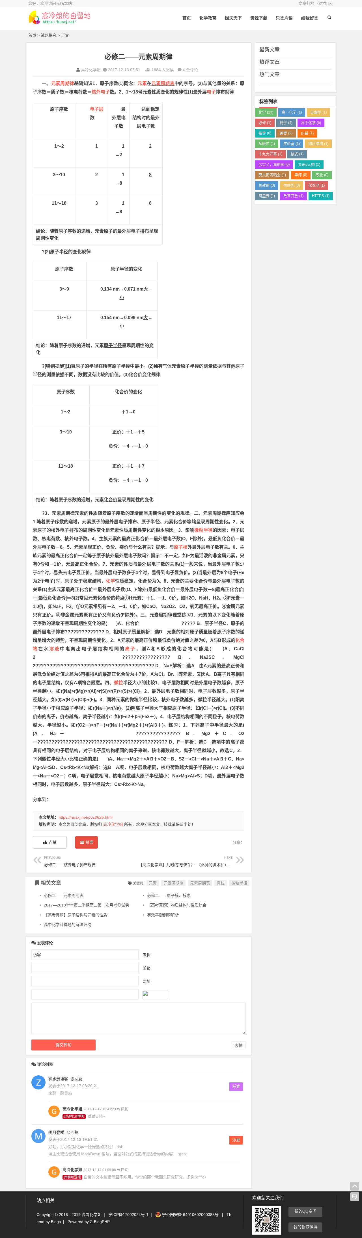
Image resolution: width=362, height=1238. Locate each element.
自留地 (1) (318, 112)
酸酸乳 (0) (291, 185)
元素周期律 (62, 83)
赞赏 (89, 842)
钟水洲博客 (58, 1078)
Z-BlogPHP (100, 1221)
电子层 (97, 109)
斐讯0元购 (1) (309, 164)
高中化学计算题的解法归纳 (67, 924)
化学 (110, 581)
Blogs (56, 1221)
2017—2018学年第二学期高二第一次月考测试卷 (86, 905)
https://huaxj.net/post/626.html (86, 817)
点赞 (53, 842)
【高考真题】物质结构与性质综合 (176, 905)
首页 (186, 18)
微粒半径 (203, 530)
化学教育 (207, 18)
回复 (124, 1109)
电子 (211, 92)
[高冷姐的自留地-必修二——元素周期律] (59, 22)
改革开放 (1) (293, 196)
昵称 (146, 955)
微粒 (118, 682)
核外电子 (101, 92)
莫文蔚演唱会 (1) (272, 175)
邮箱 (146, 967)
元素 (142, 83)
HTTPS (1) (320, 196)
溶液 (54, 648)
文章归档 (306, 3)
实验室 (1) (291, 143)
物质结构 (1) (318, 143)
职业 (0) (322, 175)
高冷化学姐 (91, 69)
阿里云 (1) (266, 196)
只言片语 (284, 18)
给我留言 (309, 18)
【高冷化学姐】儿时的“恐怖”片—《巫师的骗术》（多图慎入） (192, 861)
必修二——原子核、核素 (169, 895)
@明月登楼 (72, 1177)
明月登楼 (56, 1132)
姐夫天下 (233, 18)
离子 (130, 648)
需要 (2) (286, 133)
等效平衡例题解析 (163, 915)
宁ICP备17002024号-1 (128, 1214)
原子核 (181, 547)
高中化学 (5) (311, 123)
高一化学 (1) (292, 112)
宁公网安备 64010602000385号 (190, 1214)
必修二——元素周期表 (63, 895)
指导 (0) (264, 133)
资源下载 (258, 18)
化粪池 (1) (316, 185)
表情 (239, 1045)
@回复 (75, 1078)
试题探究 (49, 35)
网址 (146, 981)
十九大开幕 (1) (270, 154)
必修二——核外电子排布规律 (70, 861)
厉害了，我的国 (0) (274, 164)
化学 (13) (265, 112)
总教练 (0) (266, 185)
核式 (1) (297, 154)
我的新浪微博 (305, 1226)
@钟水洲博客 (74, 1117)
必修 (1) (264, 123)
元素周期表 (162, 83)
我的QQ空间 (305, 1211)
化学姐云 (325, 3)
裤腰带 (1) (266, 143)
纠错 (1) (307, 133)
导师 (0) (300, 175)
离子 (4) (286, 123)
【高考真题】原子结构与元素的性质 (75, 915)
